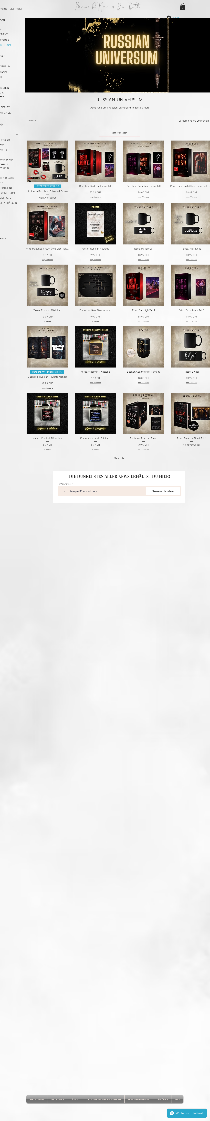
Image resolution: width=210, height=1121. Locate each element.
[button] (182, 6)
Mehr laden (119, 458)
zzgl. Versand (95, 197)
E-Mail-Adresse (65, 484)
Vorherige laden (119, 133)
